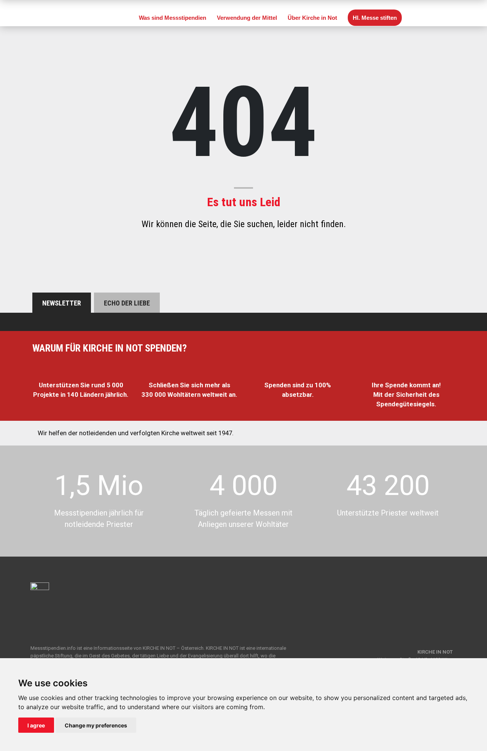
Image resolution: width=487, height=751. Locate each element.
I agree (36, 725)
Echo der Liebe (127, 303)
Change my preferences (96, 725)
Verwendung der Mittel (247, 17)
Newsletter (61, 303)
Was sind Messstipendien (172, 17)
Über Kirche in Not (312, 17)
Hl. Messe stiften (375, 17)
